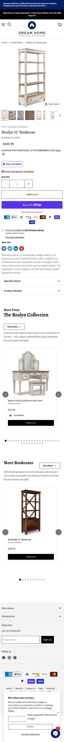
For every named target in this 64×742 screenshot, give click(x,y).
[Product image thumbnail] (12, 115)
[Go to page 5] (16, 440)
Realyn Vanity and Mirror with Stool (25, 400)
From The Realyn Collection (15, 127)
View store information (14, 237)
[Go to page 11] (32, 440)
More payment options (32, 212)
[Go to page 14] (40, 440)
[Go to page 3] (11, 440)
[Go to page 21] (58, 440)
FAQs (41, 688)
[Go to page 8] (24, 440)
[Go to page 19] (53, 440)
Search (9, 688)
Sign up (47, 639)
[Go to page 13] (37, 440)
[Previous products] (5, 394)
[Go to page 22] (21, 443)
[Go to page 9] (26, 440)
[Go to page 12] (34, 440)
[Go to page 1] (6, 441)
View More (12, 326)
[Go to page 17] (48, 440)
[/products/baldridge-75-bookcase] (31, 513)
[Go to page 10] (29, 440)
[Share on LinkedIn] (15, 248)
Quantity (6, 177)
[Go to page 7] (21, 440)
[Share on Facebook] (4, 248)
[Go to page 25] (29, 443)
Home (4, 42)
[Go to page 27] (34, 443)
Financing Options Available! (19, 171)
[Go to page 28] (37, 443)
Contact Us (30, 688)
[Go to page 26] (32, 443)
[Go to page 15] (42, 440)
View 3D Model (13, 164)
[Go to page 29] (40, 443)
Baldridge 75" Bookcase (19, 539)
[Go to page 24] (26, 443)
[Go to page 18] (50, 440)
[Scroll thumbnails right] (59, 115)
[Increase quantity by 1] (29, 184)
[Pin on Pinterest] (21, 248)
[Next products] (59, 394)
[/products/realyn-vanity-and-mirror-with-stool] (31, 374)
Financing (50, 688)
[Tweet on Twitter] (9, 248)
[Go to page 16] (45, 440)
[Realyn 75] (4, 115)
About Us (19, 688)
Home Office (17, 42)
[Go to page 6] (19, 440)
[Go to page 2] (8, 440)
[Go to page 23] (24, 443)
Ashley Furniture (12, 137)
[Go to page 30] (42, 443)
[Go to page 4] (13, 440)
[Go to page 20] (56, 440)
